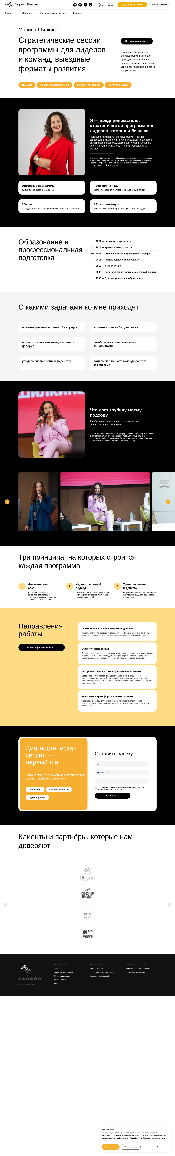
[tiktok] (90, 5)
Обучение (27, 13)
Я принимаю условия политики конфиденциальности (119, 787)
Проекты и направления (54, 85)
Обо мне (27, 85)
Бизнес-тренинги (96, 968)
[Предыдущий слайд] (7, 501)
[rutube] (85, 5)
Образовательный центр (135, 972)
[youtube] (27, 978)
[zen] (39, 978)
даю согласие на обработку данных (121, 788)
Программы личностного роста (102, 972)
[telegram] (75, 5)
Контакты (77, 13)
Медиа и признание (88, 85)
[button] (132, 4)
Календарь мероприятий (52, 13)
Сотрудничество (118, 85)
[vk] (80, 5)
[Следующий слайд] (167, 501)
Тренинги (9, 13)
